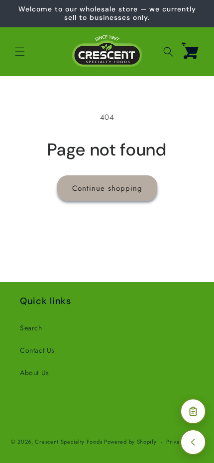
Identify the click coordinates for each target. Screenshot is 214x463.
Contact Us (37, 350)
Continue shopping (107, 188)
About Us (34, 373)
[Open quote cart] (193, 411)
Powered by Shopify (130, 442)
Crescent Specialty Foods (68, 442)
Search (31, 328)
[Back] (193, 442)
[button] (20, 52)
